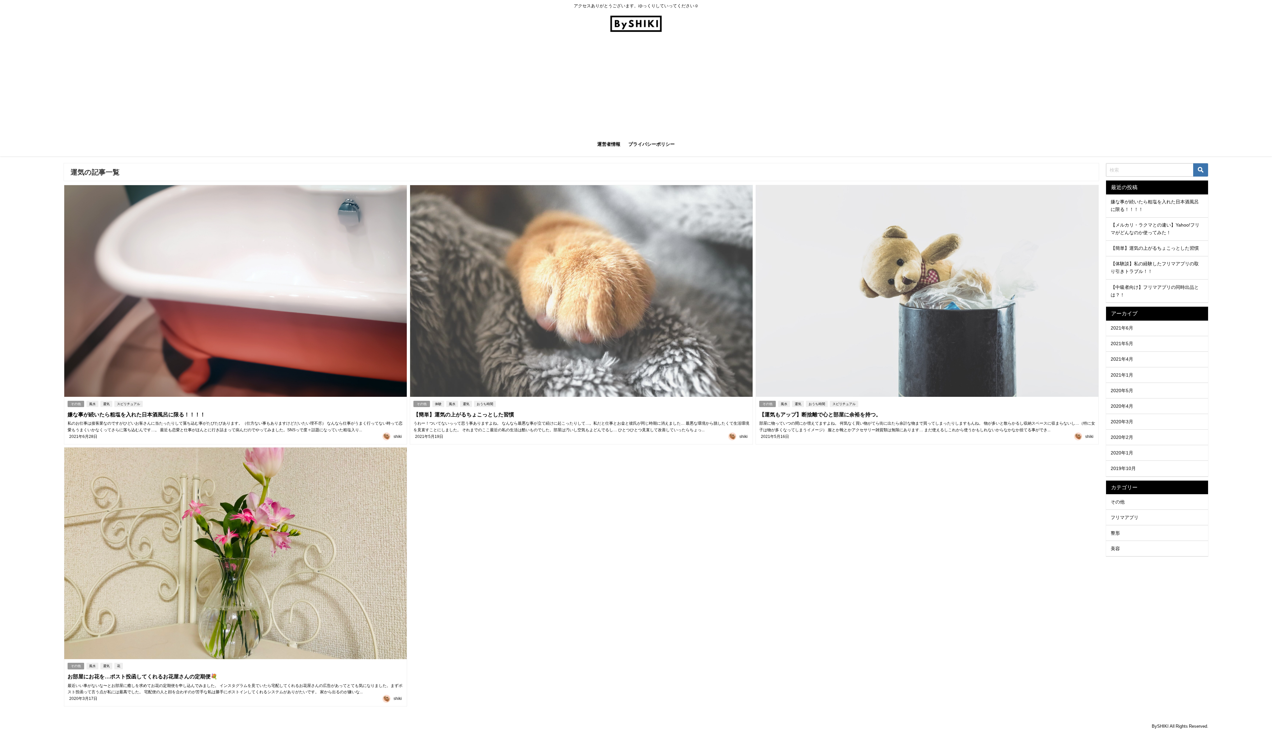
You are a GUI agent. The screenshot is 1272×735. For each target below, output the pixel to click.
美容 (1115, 548)
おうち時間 (485, 403)
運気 (106, 403)
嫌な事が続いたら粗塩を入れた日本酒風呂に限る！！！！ (136, 414)
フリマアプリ (1125, 517)
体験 (438, 403)
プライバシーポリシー (651, 144)
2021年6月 (1122, 328)
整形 (1115, 533)
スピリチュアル (128, 403)
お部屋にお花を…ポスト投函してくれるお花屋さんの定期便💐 (142, 676)
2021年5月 (1122, 343)
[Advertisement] (636, 85)
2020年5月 (1122, 390)
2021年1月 (1122, 375)
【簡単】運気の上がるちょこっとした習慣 (463, 414)
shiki (398, 437)
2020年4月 (1122, 406)
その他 (76, 403)
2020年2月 (1122, 437)
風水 (92, 403)
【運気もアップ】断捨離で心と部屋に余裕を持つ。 (820, 414)
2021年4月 (1122, 359)
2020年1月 (1122, 452)
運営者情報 (608, 144)
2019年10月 (1123, 468)
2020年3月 (1122, 421)
